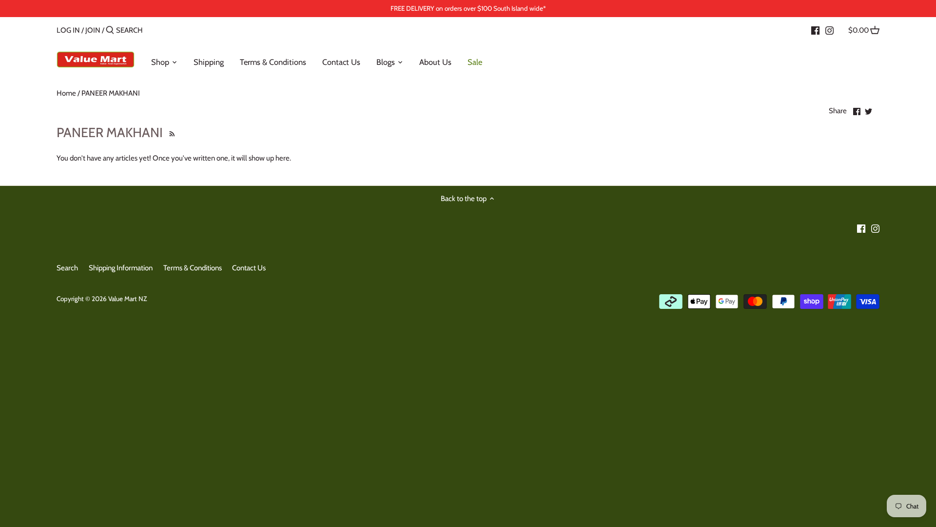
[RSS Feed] (171, 132)
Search (67, 268)
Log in (68, 30)
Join (92, 30)
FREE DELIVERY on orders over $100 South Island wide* (468, 8)
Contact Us (249, 268)
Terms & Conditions (192, 268)
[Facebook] (815, 29)
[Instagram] (829, 29)
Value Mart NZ (127, 299)
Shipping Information (121, 268)
